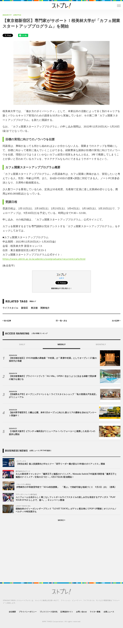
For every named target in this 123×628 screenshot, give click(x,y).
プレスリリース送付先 (48, 612)
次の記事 (115, 321)
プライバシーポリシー (28, 612)
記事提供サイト (67, 612)
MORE (61, 520)
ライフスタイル (10, 308)
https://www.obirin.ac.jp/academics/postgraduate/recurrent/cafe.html (44, 259)
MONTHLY (101, 344)
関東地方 (45, 308)
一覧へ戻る (62, 321)
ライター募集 (95, 612)
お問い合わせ (81, 612)
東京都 (34, 308)
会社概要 (12, 612)
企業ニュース (109, 612)
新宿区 (24, 308)
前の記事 (7, 321)
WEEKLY (61, 344)
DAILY (22, 344)
